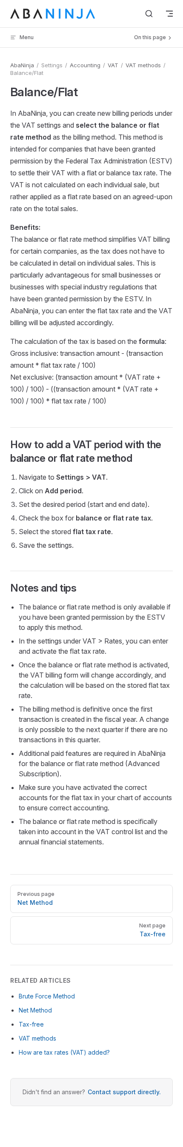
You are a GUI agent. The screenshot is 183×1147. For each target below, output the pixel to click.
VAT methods (143, 65)
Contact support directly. (124, 1092)
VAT (113, 65)
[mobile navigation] (169, 13)
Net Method (35, 1010)
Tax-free (31, 1024)
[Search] (149, 13)
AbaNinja (22, 65)
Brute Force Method (47, 996)
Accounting (85, 65)
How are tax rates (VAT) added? (64, 1052)
